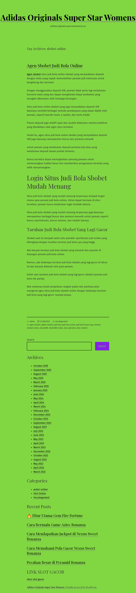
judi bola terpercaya (84, 325)
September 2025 (42, 370)
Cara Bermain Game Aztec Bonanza (56, 524)
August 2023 (40, 427)
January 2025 (40, 390)
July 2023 (38, 431)
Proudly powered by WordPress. (81, 587)
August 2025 (40, 374)
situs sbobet (82, 328)
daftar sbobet (47, 325)
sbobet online (33, 328)
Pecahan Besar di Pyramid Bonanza (56, 562)
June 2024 (38, 394)
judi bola (57, 325)
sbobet (97, 325)
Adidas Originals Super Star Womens (68, 17)
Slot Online (39, 493)
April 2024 (38, 402)
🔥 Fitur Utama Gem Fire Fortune (55, 515)
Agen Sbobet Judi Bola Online (55, 65)
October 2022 (40, 455)
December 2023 (41, 414)
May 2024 (38, 398)
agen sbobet (35, 325)
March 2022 (39, 471)
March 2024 (39, 406)
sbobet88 (44, 328)
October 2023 (40, 418)
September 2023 (42, 423)
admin (32, 321)
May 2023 (38, 439)
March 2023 (39, 447)
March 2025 (39, 382)
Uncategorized (61, 321)
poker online (40, 489)
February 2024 (41, 410)
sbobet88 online (56, 328)
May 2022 (38, 463)
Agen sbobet (34, 74)
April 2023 (38, 443)
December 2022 (41, 451)
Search (30, 339)
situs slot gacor (35, 579)
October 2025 (40, 365)
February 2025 (41, 386)
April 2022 (38, 467)
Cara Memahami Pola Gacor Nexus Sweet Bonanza (61, 551)
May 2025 (38, 378)
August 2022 (40, 459)
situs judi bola (70, 328)
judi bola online (68, 325)
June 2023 (38, 435)
